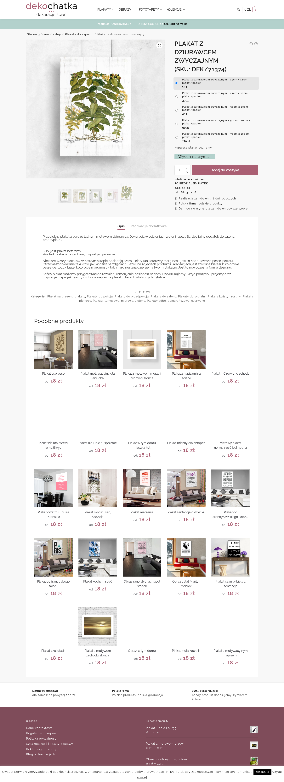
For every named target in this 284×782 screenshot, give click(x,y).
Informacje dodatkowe (148, 226)
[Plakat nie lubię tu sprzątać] (97, 418)
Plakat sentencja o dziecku (186, 512)
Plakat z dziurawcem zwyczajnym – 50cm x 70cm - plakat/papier (216, 122)
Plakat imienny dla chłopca (186, 443)
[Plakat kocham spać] (97, 557)
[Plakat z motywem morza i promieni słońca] (142, 349)
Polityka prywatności (41, 738)
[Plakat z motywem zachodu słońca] (97, 626)
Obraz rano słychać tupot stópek (142, 584)
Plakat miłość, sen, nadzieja (97, 514)
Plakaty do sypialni (79, 34)
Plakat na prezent (60, 296)
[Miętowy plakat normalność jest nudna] (230, 418)
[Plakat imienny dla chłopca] (186, 418)
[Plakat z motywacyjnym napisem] (230, 626)
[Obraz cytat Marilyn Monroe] (186, 557)
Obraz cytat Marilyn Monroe (186, 584)
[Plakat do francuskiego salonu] (53, 557)
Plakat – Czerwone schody (230, 373)
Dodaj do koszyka (225, 170)
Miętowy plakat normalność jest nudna (230, 445)
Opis (121, 226)
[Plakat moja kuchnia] (186, 626)
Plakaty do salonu (163, 296)
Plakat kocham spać (97, 581)
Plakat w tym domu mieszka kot (142, 445)
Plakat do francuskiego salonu (53, 584)
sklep (57, 34)
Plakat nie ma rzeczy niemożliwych (53, 445)
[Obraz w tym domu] (142, 626)
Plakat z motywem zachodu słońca (97, 653)
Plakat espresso (53, 373)
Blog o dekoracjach (40, 754)
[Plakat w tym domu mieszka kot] (142, 418)
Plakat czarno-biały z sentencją (231, 584)
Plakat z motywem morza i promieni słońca (142, 376)
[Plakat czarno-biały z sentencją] (230, 557)
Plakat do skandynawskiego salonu (230, 514)
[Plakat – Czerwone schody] (230, 349)
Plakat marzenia (142, 512)
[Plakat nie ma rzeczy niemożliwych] (53, 418)
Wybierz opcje (53, 395)
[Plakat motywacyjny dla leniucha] (97, 349)
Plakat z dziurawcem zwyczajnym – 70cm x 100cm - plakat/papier (217, 135)
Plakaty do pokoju (100, 296)
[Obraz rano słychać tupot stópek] (142, 557)
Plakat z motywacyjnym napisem (230, 653)
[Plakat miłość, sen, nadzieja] (97, 488)
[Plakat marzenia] (142, 488)
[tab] (121, 223)
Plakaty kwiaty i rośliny (224, 296)
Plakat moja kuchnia (186, 651)
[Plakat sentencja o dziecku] (186, 488)
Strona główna (38, 34)
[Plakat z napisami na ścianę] (186, 349)
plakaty (80, 296)
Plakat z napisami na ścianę (186, 376)
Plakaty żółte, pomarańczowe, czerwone (176, 300)
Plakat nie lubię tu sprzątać (98, 443)
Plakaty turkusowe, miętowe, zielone (119, 300)
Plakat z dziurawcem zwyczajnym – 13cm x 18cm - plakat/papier (216, 81)
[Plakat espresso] (53, 349)
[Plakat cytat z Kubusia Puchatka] (53, 488)
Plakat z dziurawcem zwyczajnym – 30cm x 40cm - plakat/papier (216, 108)
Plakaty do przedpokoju (132, 296)
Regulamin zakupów (41, 733)
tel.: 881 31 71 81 (176, 23)
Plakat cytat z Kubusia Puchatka (53, 514)
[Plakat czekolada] (53, 626)
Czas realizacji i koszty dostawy (49, 744)
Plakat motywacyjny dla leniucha (98, 376)
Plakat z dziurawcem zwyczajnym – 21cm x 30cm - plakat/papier (216, 95)
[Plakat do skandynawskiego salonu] (230, 488)
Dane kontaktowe (39, 728)
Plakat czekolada (53, 651)
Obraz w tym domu (142, 651)
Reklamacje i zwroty (41, 749)
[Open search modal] (240, 9)
